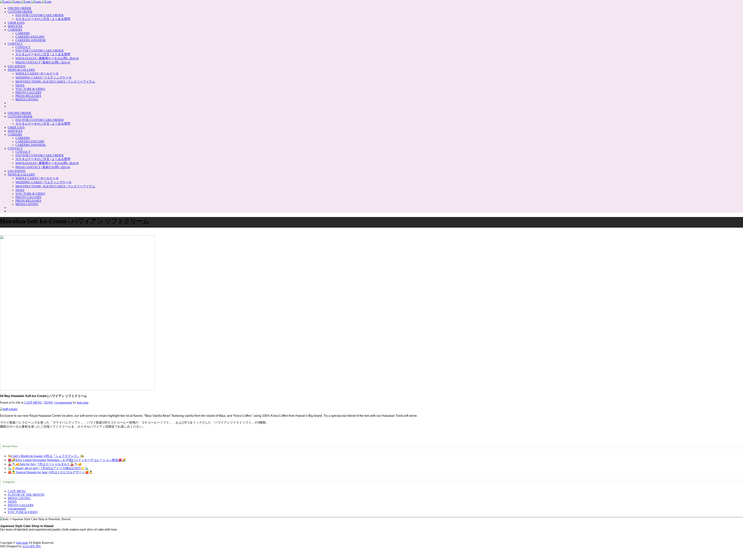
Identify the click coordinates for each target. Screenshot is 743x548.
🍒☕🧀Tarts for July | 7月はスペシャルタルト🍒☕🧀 (45, 464)
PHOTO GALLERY (21, 505)
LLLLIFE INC (32, 546)
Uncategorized (63, 402)
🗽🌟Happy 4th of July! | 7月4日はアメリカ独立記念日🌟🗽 (48, 468)
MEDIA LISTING (19, 498)
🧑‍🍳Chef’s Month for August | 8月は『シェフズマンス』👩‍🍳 (46, 456)
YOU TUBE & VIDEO (23, 512)
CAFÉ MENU (33, 402)
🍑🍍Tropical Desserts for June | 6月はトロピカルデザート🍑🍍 (50, 472)
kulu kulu (82, 402)
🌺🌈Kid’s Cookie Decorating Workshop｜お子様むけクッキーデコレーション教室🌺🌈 (67, 460)
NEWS (48, 402)
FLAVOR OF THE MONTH (26, 494)
